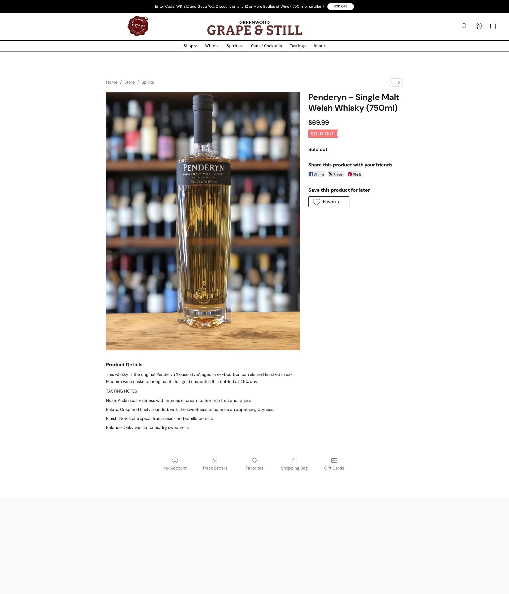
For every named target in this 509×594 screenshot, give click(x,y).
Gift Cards (334, 468)
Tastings (298, 45)
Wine (210, 45)
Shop (189, 45)
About (319, 45)
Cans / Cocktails (266, 45)
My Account (175, 468)
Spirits (233, 45)
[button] (340, 6)
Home (111, 82)
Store (129, 82)
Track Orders (214, 468)
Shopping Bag (294, 468)
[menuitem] (391, 82)
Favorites (255, 468)
